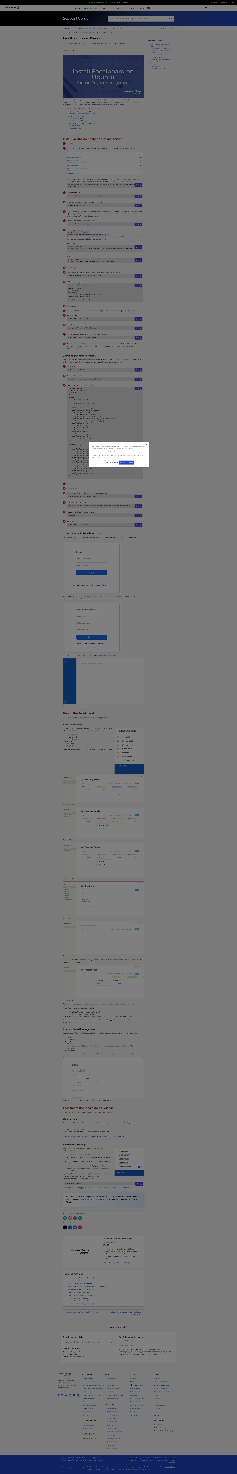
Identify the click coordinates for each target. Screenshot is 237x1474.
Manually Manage (112, 462)
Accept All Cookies (126, 462)
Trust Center (98, 457)
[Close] (147, 444)
